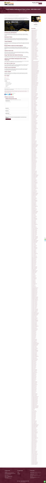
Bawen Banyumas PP (34, 99)
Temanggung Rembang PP (35, 405)
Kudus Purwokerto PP (34, 219)
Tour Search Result (15, 0)
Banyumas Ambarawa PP (35, 85)
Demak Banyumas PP (34, 117)
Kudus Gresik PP (34, 214)
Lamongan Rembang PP (35, 236)
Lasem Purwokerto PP (34, 248)
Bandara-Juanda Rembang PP (35, 70)
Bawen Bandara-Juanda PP (35, 97)
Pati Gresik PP (33, 273)
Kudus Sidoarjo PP (34, 221)
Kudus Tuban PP (34, 225)
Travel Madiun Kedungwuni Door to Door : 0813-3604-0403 (23, 9)
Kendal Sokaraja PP (34, 204)
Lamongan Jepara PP (34, 231)
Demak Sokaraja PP (34, 126)
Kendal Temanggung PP (35, 206)
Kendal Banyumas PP (34, 195)
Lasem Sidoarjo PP (34, 250)
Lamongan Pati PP (34, 235)
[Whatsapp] (45, 239)
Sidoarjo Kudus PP (34, 366)
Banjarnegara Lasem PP (34, 80)
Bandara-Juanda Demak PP (35, 63)
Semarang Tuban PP (34, 357)
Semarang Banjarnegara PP (35, 344)
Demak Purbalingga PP (34, 122)
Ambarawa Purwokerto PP (35, 51)
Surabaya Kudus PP (34, 390)
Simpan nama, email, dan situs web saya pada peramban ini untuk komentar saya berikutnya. (16, 117)
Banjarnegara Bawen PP (35, 74)
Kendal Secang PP (34, 202)
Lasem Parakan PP (34, 246)
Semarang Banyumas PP (35, 345)
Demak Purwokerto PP (34, 123)
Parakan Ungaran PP (34, 268)
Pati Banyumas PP (34, 272)
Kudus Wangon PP (34, 226)
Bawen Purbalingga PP (34, 104)
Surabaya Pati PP (34, 392)
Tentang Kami (33, 408)
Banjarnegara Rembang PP (35, 82)
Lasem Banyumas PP (34, 242)
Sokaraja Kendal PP (34, 377)
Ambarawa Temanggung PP (35, 56)
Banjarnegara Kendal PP (34, 78)
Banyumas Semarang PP (35, 94)
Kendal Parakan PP (34, 199)
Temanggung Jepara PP (35, 399)
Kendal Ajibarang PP (34, 192)
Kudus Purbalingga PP (34, 218)
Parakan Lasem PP (34, 264)
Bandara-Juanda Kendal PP (35, 66)
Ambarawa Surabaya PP (34, 55)
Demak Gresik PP (34, 118)
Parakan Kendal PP (34, 262)
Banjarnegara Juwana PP (35, 77)
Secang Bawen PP (34, 331)
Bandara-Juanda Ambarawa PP (35, 61)
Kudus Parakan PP (34, 217)
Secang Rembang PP (34, 339)
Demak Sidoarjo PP (34, 125)
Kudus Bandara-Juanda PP (35, 211)
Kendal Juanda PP (34, 197)
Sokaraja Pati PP (34, 380)
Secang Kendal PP (34, 335)
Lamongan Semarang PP (35, 237)
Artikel (7, 0)
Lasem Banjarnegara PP (34, 241)
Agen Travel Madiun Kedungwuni (9, 90)
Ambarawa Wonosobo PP (35, 59)
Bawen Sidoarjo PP (34, 107)
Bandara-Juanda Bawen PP (35, 62)
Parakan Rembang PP (34, 266)
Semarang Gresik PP (34, 346)
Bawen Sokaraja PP (34, 108)
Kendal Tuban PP (34, 207)
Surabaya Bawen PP (34, 385)
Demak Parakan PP (34, 121)
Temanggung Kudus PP (34, 402)
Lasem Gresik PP (34, 243)
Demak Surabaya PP (34, 127)
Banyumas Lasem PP (34, 91)
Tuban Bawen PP (34, 412)
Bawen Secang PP (34, 106)
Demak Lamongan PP (34, 120)
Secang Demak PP (34, 332)
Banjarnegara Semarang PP (35, 83)
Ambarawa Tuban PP (34, 57)
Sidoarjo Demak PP (34, 362)
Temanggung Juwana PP (35, 400)
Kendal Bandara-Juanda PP (35, 193)
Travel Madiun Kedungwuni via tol (7, 92)
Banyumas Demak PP (34, 87)
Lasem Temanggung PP (35, 253)
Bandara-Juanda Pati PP (34, 69)
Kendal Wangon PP (34, 208)
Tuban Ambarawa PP (34, 411)
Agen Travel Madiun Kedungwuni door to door (16, 90)
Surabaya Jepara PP (34, 387)
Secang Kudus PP (34, 336)
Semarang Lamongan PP (35, 348)
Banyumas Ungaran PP (34, 95)
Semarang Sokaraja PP (34, 354)
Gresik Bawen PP (34, 133)
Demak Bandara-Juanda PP (35, 115)
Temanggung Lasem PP (35, 403)
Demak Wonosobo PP (34, 131)
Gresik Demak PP (34, 134)
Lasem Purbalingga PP (34, 247)
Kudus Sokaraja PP (34, 222)
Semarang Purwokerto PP (35, 351)
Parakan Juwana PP (34, 261)
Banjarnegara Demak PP (35, 75)
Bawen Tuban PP (34, 111)
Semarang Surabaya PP (34, 355)
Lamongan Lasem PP (34, 234)
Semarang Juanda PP (34, 347)
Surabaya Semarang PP (34, 394)
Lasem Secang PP (34, 249)
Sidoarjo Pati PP (34, 368)
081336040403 (39, 2)
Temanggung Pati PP (34, 404)
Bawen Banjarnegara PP (35, 98)
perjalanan (17, 38)
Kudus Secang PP (34, 220)
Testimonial (10, 0)
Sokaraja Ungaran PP (34, 383)
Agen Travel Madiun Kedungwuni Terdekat (25, 90)
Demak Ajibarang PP (34, 114)
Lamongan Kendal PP (34, 232)
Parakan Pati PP (34, 265)
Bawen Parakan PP (34, 103)
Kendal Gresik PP (34, 196)
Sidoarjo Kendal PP (34, 365)
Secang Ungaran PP (34, 341)
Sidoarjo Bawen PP (34, 361)
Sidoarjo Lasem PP (34, 367)
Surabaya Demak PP (34, 386)
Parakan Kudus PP (34, 263)
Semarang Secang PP (34, 352)
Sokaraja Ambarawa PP (34, 372)
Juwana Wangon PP (34, 190)
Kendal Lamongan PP (34, 198)
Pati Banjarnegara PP (34, 271)
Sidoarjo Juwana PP (34, 364)
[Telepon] (45, 240)
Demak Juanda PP (34, 119)
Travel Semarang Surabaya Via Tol (38, 22)
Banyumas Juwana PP (34, 88)
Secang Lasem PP (34, 337)
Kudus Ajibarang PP (34, 210)
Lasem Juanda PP (34, 244)
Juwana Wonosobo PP (34, 191)
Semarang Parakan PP (34, 349)
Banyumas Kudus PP (34, 90)
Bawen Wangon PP (34, 112)
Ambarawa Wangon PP (34, 58)
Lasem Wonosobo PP (34, 256)
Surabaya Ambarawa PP (34, 384)
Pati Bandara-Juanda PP (34, 270)
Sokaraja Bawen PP (34, 373)
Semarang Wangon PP (34, 358)
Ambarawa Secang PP (34, 52)
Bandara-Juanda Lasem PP (35, 68)
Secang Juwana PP (34, 334)
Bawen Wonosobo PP (34, 113)
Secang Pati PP (33, 338)
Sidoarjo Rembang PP (34, 369)
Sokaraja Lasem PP (34, 379)
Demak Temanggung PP (35, 128)
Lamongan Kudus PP (34, 233)
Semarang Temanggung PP (35, 356)
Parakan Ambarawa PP (34, 257)
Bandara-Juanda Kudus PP (35, 67)
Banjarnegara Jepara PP (34, 76)
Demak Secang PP (34, 124)
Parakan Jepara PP (34, 260)
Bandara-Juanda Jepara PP (35, 64)
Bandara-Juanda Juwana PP (35, 65)
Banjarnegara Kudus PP (34, 79)
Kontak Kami (40, 3)
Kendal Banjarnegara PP (34, 194)
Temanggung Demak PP (35, 398)
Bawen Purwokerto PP (34, 105)
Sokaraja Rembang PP (34, 381)
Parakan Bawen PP (34, 258)
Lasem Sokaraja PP (34, 251)
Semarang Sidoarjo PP (34, 353)
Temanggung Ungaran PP (35, 407)
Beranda (5, 0)
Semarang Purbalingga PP (35, 350)
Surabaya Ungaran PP (34, 395)
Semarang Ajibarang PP (34, 342)
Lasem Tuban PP (34, 254)
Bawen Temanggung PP (35, 110)
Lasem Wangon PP (34, 255)
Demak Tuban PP (34, 129)
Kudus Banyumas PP (34, 213)
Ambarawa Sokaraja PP (34, 54)
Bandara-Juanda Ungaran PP (35, 72)
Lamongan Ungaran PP (34, 238)
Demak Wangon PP (34, 130)
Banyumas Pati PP (34, 92)
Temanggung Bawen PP (35, 397)
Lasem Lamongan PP (34, 245)
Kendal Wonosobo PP (34, 209)
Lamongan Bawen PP (34, 229)
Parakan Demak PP (34, 259)
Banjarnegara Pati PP (34, 81)
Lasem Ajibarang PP (34, 239)
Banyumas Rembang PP (35, 93)
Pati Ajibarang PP (34, 269)
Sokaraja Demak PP (34, 374)
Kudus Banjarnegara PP (34, 212)
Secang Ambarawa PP (34, 330)
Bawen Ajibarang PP (34, 96)
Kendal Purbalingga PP (34, 200)
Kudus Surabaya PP (34, 223)
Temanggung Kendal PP (35, 401)
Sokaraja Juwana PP (34, 376)
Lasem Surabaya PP (34, 252)
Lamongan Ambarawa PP (35, 228)
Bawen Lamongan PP (34, 102)
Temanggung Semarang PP (35, 406)
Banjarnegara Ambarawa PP (35, 73)
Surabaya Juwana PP (34, 388)
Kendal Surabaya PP (34, 205)
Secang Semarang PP (34, 340)
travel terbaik (17, 56)
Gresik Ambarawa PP (34, 132)
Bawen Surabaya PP (34, 109)
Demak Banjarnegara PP (35, 116)
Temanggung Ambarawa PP (35, 396)
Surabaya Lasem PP (34, 391)
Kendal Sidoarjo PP (34, 203)
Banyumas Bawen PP (34, 86)
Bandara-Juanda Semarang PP (35, 71)
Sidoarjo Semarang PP (34, 370)
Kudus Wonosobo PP (34, 227)
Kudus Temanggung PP (34, 224)
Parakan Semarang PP (34, 267)
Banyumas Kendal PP (34, 89)
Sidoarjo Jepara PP (34, 363)
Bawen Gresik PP (34, 100)
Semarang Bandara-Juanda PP (35, 343)
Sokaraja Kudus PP (34, 378)
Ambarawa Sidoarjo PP (34, 53)
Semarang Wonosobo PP (35, 359)
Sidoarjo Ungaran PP (34, 371)
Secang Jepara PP (34, 333)
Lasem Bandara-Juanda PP (35, 240)
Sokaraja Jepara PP (34, 375)
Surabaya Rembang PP (34, 393)
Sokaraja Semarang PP (34, 382)
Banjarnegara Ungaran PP (35, 84)
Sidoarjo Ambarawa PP (34, 360)
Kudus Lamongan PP (34, 216)
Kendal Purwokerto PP (34, 201)
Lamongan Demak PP (34, 230)
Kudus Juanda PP (34, 215)
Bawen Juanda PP (34, 101)
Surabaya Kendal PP (34, 389)
